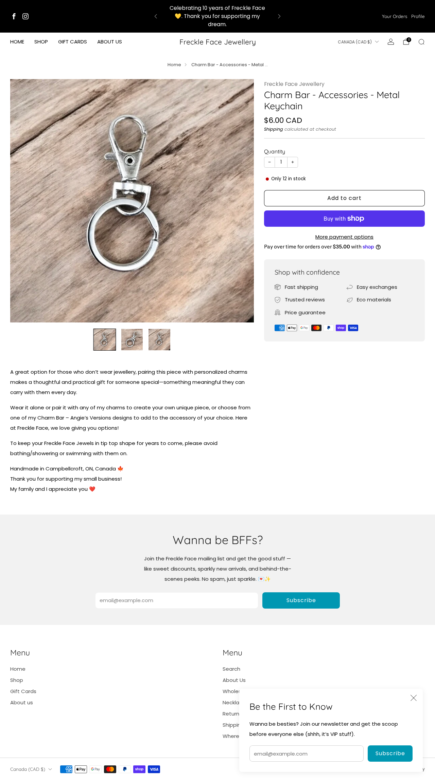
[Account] (390, 41)
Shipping (273, 129)
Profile (418, 16)
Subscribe (390, 753)
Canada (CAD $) (355, 42)
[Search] (421, 41)
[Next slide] (240, 200)
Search (231, 668)
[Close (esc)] (413, 698)
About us (109, 41)
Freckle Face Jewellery (217, 41)
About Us (234, 680)
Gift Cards (72, 41)
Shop (41, 41)
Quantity (274, 151)
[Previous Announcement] (155, 16)
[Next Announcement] (279, 16)
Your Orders (394, 16)
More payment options (344, 236)
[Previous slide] (23, 200)
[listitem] (217, 16)
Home (17, 41)
